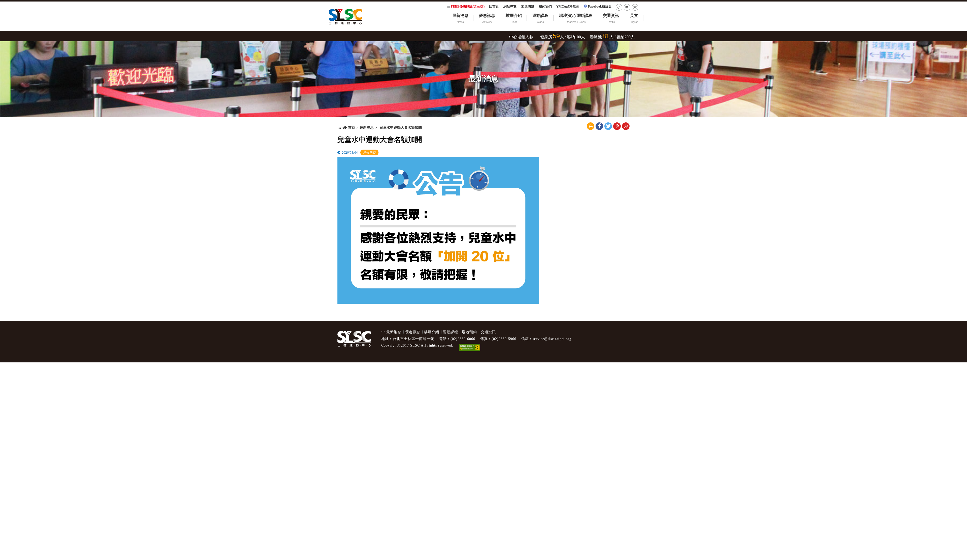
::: (448, 6)
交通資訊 (611, 15)
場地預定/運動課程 (575, 15)
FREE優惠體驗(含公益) (468, 6)
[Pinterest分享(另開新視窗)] (617, 126)
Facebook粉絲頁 (600, 6)
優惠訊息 (487, 15)
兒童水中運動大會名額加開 (379, 140)
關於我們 (545, 6)
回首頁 (494, 6)
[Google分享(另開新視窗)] (626, 126)
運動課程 (540, 15)
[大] (635, 7)
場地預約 (469, 332)
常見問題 (527, 6)
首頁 (351, 127)
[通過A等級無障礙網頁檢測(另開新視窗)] (469, 348)
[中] (627, 7)
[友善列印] (590, 126)
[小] (619, 7)
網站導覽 (509, 6)
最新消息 (460, 15)
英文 (634, 15)
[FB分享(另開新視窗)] (599, 126)
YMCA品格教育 (567, 6)
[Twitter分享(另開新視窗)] (608, 126)
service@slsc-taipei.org (552, 339)
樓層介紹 (514, 15)
